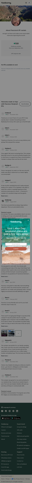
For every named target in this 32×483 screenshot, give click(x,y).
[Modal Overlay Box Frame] (16, 242)
